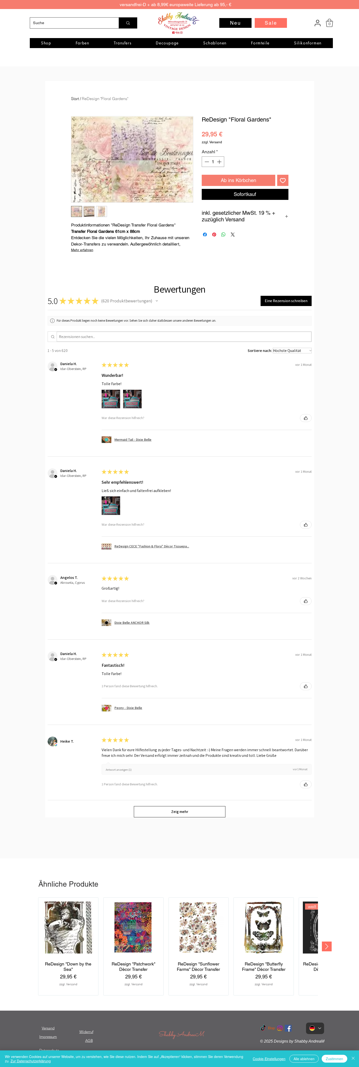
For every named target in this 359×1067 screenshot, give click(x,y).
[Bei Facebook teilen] (205, 234)
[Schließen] (353, 1058)
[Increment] (219, 162)
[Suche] (128, 23)
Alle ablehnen (304, 1058)
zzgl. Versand (212, 142)
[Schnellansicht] (68, 927)
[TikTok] (263, 1028)
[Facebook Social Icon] (288, 1028)
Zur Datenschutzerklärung (31, 1060)
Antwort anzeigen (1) (119, 769)
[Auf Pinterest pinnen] (214, 234)
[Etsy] (271, 1028)
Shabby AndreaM (181, 1034)
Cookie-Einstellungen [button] (269, 1058)
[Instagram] (279, 1028)
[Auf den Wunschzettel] (282, 180)
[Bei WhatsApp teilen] (223, 234)
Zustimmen (334, 1058)
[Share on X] (233, 234)
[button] (329, 23)
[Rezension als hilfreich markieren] (306, 418)
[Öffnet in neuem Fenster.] (56, 745)
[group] (178, 946)
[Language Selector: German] (315, 1028)
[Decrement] (206, 162)
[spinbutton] (213, 162)
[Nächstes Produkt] (327, 946)
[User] (317, 23)
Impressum (48, 1036)
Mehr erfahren (82, 250)
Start (75, 98)
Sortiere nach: (260, 350)
